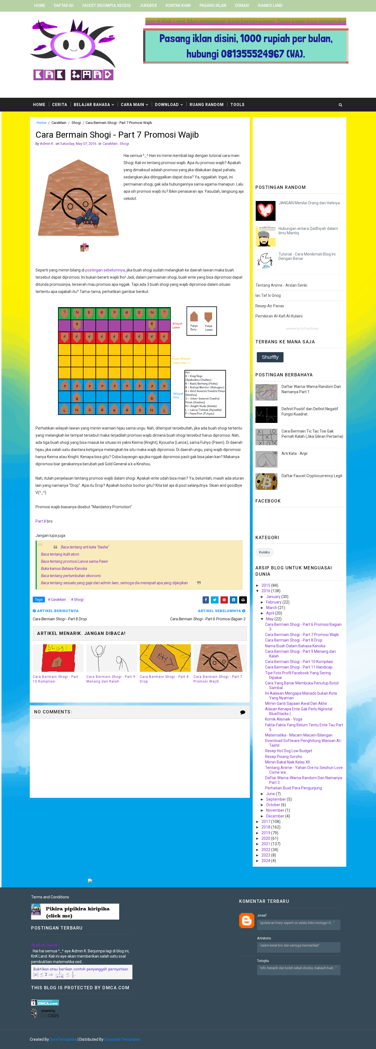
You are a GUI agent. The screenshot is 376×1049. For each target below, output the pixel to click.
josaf (261, 915)
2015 (266, 585)
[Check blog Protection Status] (45, 1002)
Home (39, 5)
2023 (266, 855)
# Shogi (77, 599)
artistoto (264, 938)
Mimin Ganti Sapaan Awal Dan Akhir (296, 703)
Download (167, 104)
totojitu (263, 961)
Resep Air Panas (269, 306)
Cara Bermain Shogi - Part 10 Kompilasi (55, 679)
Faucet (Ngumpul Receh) (106, 5)
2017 (266, 821)
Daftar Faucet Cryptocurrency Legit (312, 476)
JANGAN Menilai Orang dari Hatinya (309, 203)
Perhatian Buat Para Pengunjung (293, 788)
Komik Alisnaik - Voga (283, 719)
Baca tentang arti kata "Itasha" (85, 547)
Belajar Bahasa (92, 104)
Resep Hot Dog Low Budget (288, 751)
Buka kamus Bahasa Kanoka (64, 568)
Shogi (76, 123)
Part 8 (41, 521)
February (274, 602)
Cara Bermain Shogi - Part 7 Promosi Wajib (218, 679)
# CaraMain (57, 599)
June (271, 794)
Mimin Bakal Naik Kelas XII (287, 762)
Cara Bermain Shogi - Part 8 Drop (164, 679)
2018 (266, 827)
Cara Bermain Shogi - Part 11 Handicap (299, 667)
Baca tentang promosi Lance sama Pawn (74, 561)
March (272, 607)
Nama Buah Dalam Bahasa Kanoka (295, 646)
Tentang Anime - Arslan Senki (281, 285)
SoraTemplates (63, 1039)
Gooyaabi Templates (122, 1039)
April (270, 613)
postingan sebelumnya (105, 270)
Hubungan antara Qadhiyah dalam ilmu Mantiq (308, 230)
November (275, 810)
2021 (266, 844)
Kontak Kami (178, 5)
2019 (266, 833)
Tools (237, 104)
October (273, 805)
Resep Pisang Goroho (283, 756)
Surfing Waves (310, 328)
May (270, 619)
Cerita (59, 104)
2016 (266, 591)
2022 (266, 849)
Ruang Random (207, 104)
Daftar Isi (63, 5)
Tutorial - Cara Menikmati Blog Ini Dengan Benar (307, 256)
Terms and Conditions (50, 897)
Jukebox (148, 5)
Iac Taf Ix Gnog (268, 295)
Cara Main (132, 104)
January (273, 596)
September (276, 799)
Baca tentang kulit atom (60, 554)
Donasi (242, 5)
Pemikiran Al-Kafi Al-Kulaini (279, 316)
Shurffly (270, 357)
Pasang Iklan (213, 5)
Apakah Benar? (45, 945)
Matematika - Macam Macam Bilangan (299, 735)
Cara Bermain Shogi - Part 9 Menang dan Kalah (110, 679)
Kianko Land (270, 5)
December (275, 816)
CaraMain (58, 123)
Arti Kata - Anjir (295, 453)
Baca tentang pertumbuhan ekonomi (71, 576)
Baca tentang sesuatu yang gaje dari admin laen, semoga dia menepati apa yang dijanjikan (114, 583)
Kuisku (264, 552)
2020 (266, 838)
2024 (266, 860)
